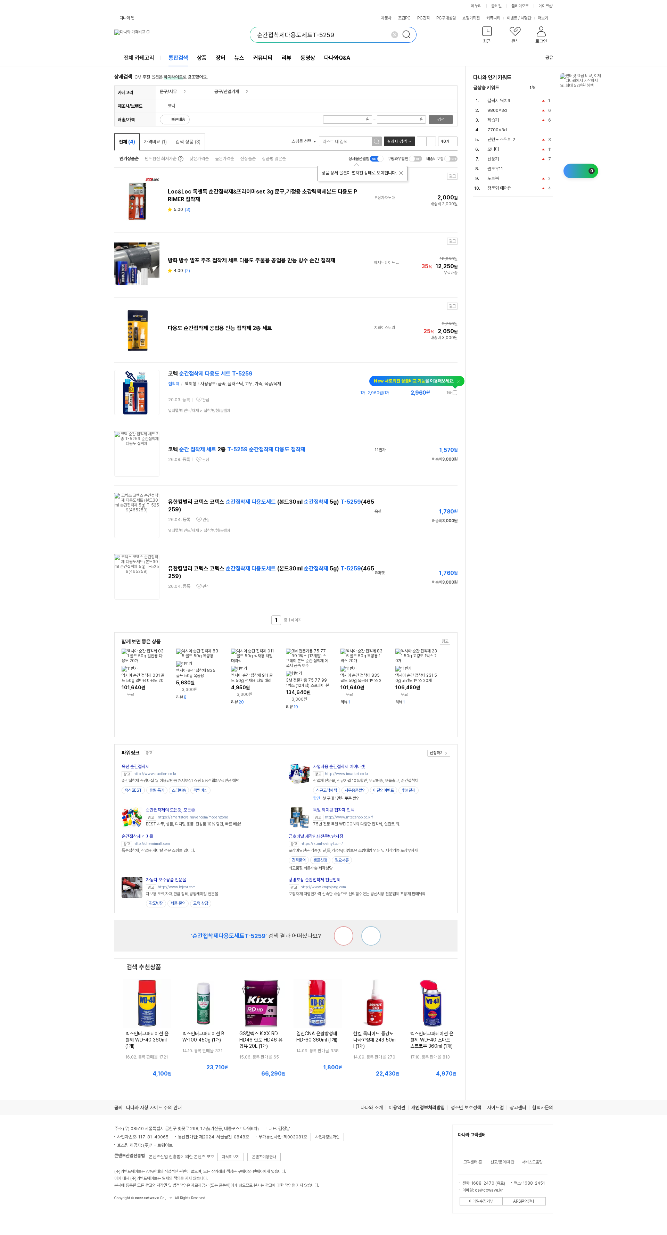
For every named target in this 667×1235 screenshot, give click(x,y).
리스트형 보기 (421, 141)
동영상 (307, 58)
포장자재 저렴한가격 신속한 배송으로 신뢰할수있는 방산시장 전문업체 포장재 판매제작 (357, 893)
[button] (487, 36)
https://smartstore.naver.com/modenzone (193, 817)
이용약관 (397, 1107)
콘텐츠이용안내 (264, 1156)
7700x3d (497, 129)
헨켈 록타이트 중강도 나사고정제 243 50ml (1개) (374, 1040)
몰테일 (496, 5)
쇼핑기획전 (471, 18)
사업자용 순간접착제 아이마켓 (339, 766)
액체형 (190, 383)
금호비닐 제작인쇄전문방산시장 (316, 836)
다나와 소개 (372, 1107)
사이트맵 (495, 1107)
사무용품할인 (355, 790)
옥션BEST (133, 790)
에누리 (476, 5)
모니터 (493, 149)
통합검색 (178, 58)
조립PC (404, 18)
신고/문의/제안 (502, 1162)
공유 (549, 57)
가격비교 (155, 142)
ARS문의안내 (524, 1201)
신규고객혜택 (326, 790)
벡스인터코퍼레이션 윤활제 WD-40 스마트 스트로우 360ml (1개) (431, 1040)
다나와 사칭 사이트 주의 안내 (154, 1107)
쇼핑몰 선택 (302, 141)
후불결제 (408, 790)
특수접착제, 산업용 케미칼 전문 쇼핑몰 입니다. (158, 850)
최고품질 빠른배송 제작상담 (310, 868)
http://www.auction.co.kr (154, 774)
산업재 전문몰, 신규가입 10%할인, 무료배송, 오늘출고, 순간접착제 (365, 780)
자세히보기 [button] (230, 1156)
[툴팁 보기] (179, 158)
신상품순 (248, 158)
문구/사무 (168, 91)
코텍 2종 (236, 449)
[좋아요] (371, 936)
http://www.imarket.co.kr (346, 774)
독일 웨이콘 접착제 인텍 (333, 810)
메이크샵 (545, 5)
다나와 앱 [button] (127, 18)
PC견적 (423, 18)
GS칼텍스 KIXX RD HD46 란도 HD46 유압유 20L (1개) (260, 1040)
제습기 (493, 120)
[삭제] (394, 34)
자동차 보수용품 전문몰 (166, 879)
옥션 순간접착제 (135, 766)
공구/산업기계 (226, 91)
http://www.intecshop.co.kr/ (349, 817)
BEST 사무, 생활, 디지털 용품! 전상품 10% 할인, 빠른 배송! (193, 824)
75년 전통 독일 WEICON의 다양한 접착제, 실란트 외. (356, 824)
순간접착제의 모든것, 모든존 (170, 810)
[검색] (408, 34)
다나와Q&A (337, 58)
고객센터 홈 (472, 1162)
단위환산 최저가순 (160, 158)
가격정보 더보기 (433, 392)
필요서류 (342, 860)
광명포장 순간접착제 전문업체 (314, 879)
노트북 (493, 178)
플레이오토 (520, 5)
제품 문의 (178, 903)
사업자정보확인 (327, 1137)
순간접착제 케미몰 (137, 836)
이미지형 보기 (431, 141)
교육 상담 (200, 903)
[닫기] (400, 173)
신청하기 (437, 752)
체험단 (526, 18)
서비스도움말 (532, 1162)
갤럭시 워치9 (498, 100)
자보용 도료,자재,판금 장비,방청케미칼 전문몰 (182, 893)
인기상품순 (129, 158)
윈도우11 (495, 168)
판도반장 (156, 903)
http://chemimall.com (151, 843)
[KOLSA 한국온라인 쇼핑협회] (126, 1214)
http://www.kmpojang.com (323, 887)
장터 (220, 58)
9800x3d (497, 110)
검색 (440, 119)
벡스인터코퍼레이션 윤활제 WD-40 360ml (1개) (146, 1040)
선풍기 (493, 159)
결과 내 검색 (396, 141)
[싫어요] (343, 936)
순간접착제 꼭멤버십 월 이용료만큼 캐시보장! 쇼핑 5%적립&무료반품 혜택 (180, 780)
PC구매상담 (446, 18)
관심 (205, 399)
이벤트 (512, 18)
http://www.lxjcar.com (177, 887)
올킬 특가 (156, 790)
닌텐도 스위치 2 (501, 139)
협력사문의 (542, 1107)
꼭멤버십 (200, 790)
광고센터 (518, 1107)
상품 (202, 58)
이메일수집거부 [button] (481, 1201)
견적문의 (299, 860)
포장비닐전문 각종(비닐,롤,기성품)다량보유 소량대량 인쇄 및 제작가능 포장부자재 (353, 850)
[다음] (549, 87)
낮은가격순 (199, 158)
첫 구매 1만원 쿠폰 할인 (336, 798)
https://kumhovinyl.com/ (321, 843)
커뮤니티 (493, 18)
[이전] (542, 87)
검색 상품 (187, 142)
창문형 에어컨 (499, 188)
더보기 (543, 18)
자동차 (386, 18)
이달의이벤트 (383, 790)
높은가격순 (224, 158)
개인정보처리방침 (428, 1107)
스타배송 (179, 790)
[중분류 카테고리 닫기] (180, 91)
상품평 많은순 (274, 158)
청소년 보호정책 (466, 1107)
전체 (127, 142)
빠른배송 (178, 119)
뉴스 (239, 58)
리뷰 (286, 58)
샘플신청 (320, 860)
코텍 (210, 373)
